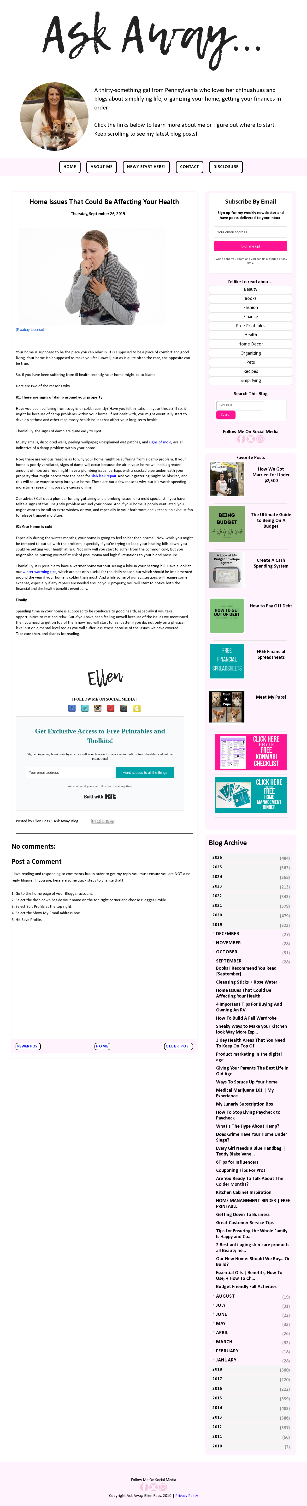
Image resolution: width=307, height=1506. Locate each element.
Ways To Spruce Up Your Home (246, 1082)
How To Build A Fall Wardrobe (246, 1018)
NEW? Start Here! (146, 167)
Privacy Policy (186, 1496)
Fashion (250, 307)
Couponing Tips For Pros (240, 1170)
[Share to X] (102, 821)
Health (250, 335)
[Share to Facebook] (107, 821)
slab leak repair (103, 476)
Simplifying (251, 380)
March (224, 1342)
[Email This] (93, 821)
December (227, 933)
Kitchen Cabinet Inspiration (244, 1192)
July (221, 1305)
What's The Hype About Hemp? (247, 1126)
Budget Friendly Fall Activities (246, 1286)
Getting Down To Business (243, 1214)
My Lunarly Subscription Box (244, 1104)
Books (251, 298)
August (225, 1296)
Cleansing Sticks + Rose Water (246, 982)
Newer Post (28, 1046)
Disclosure (226, 167)
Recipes (250, 371)
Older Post (178, 1046)
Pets (250, 362)
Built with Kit (100, 796)
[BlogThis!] (98, 821)
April (222, 1333)
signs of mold (160, 442)
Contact (189, 167)
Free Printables (250, 326)
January (226, 1360)
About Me (102, 167)
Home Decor (250, 344)
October (226, 952)
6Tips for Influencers (237, 1162)
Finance (250, 317)
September (229, 961)
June (221, 1314)
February (227, 1351)
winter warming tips (39, 572)
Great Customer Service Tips (245, 1223)
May (221, 1323)
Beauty (250, 289)
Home (70, 167)
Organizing (251, 353)
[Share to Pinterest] (112, 821)
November (228, 943)
